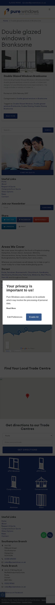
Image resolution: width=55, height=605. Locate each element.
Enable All (33, 317)
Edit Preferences (14, 317)
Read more (11, 308)
